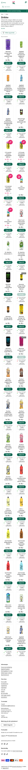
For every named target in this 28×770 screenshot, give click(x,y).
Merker (3, 691)
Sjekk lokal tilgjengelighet (9, 70)
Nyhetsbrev (4, 697)
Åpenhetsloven (5, 675)
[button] (25, 2)
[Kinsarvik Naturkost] (13, 2)
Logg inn (3, 735)
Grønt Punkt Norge (17, 751)
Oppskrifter (4, 685)
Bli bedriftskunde (12, 735)
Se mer (3, 28)
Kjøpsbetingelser (5, 669)
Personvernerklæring (6, 667)
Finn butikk (4, 682)
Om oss (3, 689)
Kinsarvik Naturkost (17, 766)
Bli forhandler (4, 693)
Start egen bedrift (5, 695)
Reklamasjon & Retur (6, 673)
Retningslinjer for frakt (7, 671)
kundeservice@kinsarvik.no (8, 705)
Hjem (2, 14)
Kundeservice (4, 683)
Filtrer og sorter (9, 33)
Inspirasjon (4, 687)
